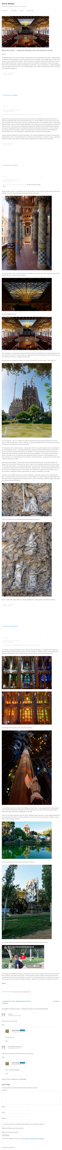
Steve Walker (8, 3)
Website (4, 1118)
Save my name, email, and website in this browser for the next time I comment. (24, 1124)
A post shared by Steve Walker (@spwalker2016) (14, 114)
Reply (3, 1024)
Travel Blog (5, 10)
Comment (5, 1090)
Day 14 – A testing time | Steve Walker (16, 1079)
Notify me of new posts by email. (10, 1132)
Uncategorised (16, 991)
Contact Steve (30, 10)
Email (4, 1112)
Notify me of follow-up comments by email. (13, 1128)
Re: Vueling (56, 1001)
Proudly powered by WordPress (8, 1147)
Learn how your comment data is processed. (33, 1138)
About (21, 10)
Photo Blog (14, 10)
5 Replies (4, 54)
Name (4, 1106)
